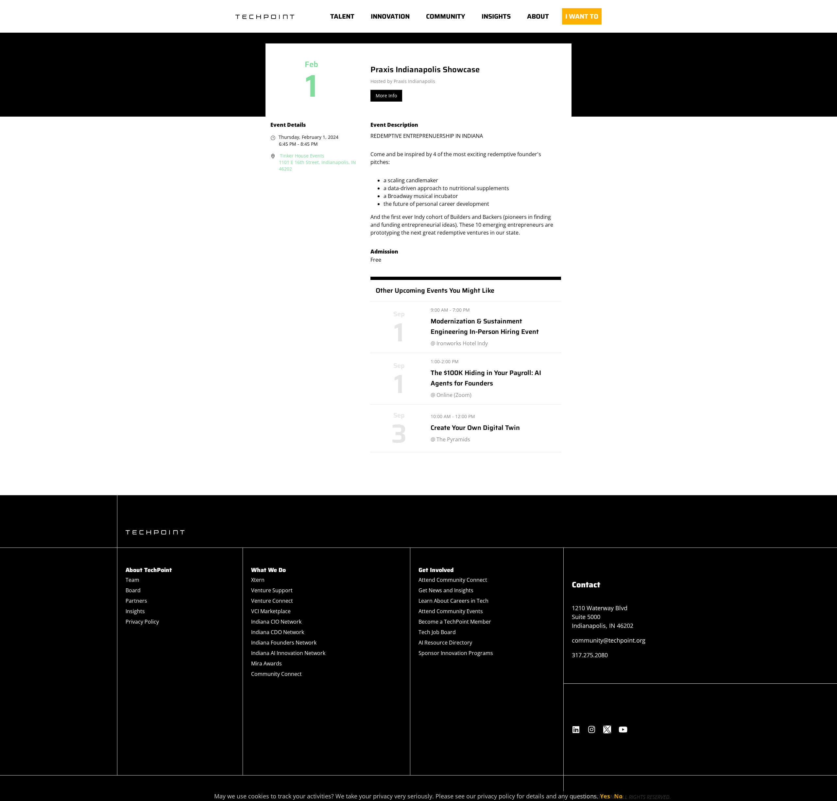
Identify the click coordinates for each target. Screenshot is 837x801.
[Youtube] (623, 729)
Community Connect (276, 674)
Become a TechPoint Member (454, 621)
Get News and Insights (445, 590)
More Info (386, 95)
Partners (136, 600)
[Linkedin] (576, 729)
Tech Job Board (437, 632)
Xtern (258, 579)
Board (133, 590)
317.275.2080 (590, 655)
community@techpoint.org (608, 640)
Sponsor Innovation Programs (455, 653)
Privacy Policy (142, 621)
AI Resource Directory (445, 642)
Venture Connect (272, 600)
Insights (135, 611)
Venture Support (272, 590)
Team (132, 579)
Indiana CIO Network (276, 621)
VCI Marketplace (271, 611)
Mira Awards (266, 663)
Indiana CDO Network (277, 632)
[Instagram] (591, 729)
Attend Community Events (450, 611)
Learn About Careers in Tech (453, 600)
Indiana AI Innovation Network (288, 653)
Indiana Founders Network (283, 642)
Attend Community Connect (452, 579)
